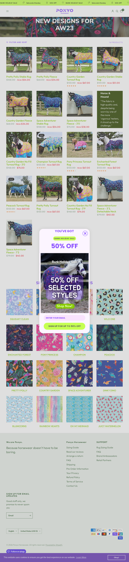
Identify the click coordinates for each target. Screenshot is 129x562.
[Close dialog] (85, 233)
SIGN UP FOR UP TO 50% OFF (64, 326)
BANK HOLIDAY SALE (64, 238)
